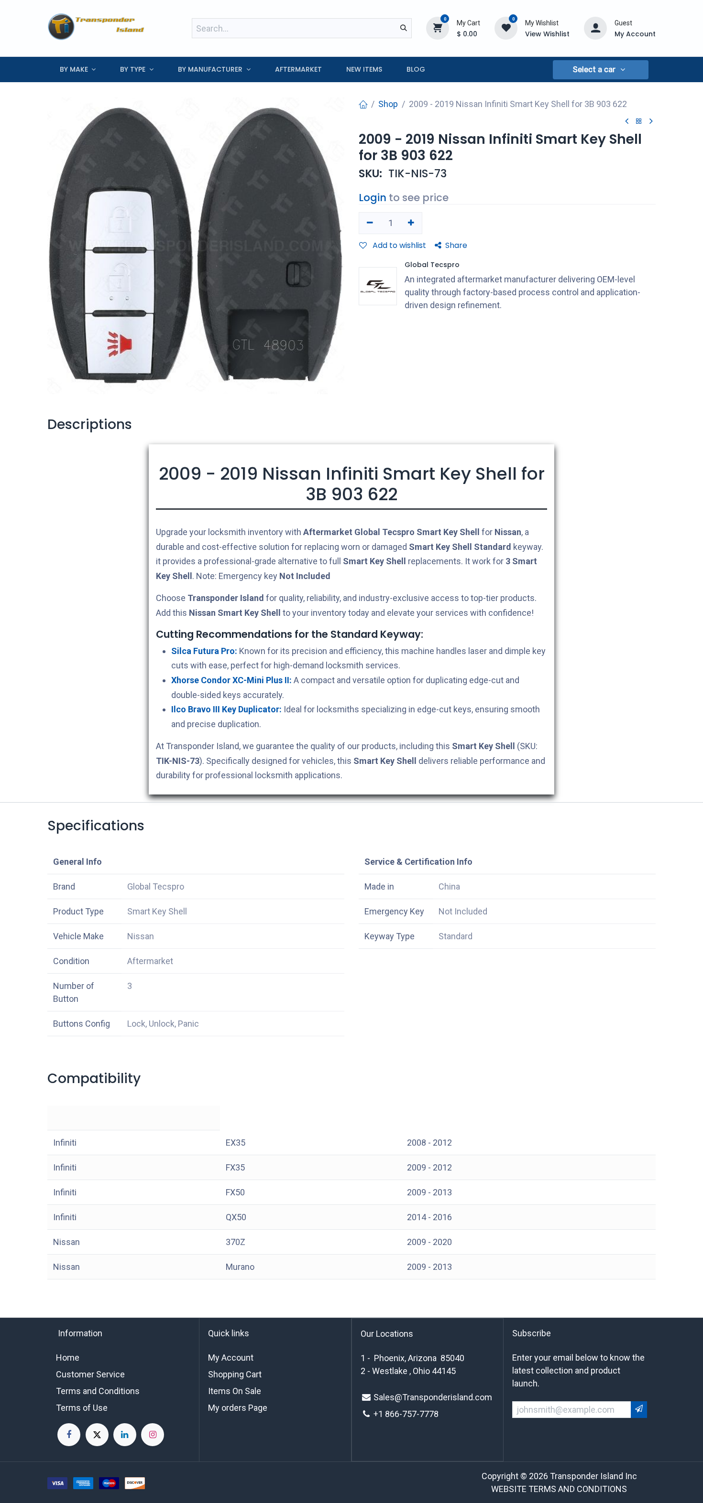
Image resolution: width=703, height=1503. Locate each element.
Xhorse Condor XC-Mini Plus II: (231, 680)
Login (372, 197)
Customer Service (90, 1374)
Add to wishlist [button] (398, 245)
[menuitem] (77, 69)
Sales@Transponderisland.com (432, 1397)
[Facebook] (68, 1434)
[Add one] (411, 223)
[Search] (403, 28)
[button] (600, 69)
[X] (97, 1434)
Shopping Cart (235, 1374)
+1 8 (381, 1414)
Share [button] (456, 245)
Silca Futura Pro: (204, 651)
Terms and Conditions (98, 1391)
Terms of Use (82, 1408)
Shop (388, 104)
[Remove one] (370, 223)
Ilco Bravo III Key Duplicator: (226, 709)
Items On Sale (234, 1391)
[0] (437, 28)
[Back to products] (639, 122)
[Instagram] (152, 1434)
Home (67, 1358)
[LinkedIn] (124, 1434)
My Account (230, 1358)
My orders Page (237, 1408)
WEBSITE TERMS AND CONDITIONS (559, 1489)
